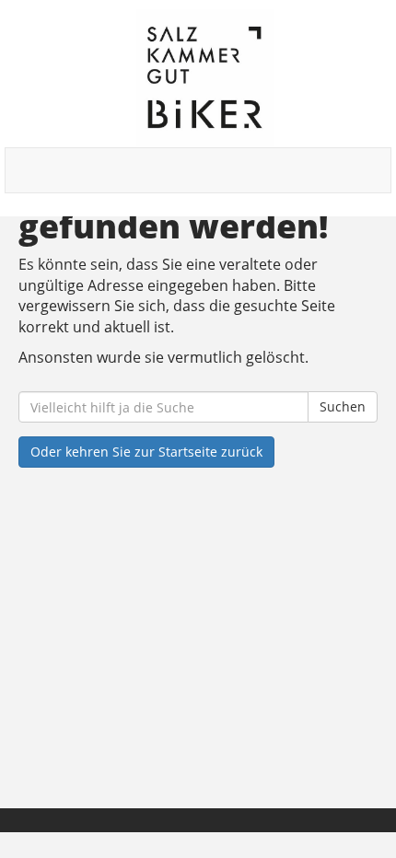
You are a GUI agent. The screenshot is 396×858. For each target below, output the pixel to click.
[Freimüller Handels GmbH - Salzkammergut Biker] (204, 78)
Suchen (343, 406)
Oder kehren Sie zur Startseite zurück (146, 451)
